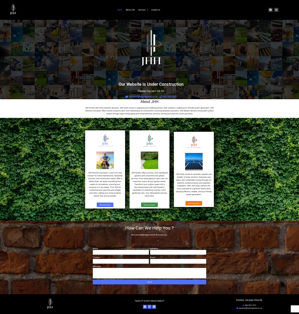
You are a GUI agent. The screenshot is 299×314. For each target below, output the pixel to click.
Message (97, 266)
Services (142, 10)
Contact (96, 257)
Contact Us (155, 10)
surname (154, 248)
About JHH (130, 10)
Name (95, 248)
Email (152, 257)
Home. (119, 10)
